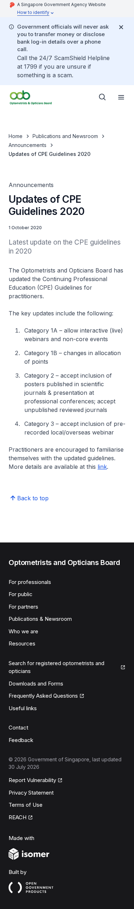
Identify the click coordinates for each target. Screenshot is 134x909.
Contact (18, 727)
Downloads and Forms (36, 683)
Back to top (33, 498)
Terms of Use (26, 804)
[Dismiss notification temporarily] (121, 27)
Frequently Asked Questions (43, 695)
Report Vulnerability (32, 780)
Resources (22, 643)
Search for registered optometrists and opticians (56, 667)
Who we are (23, 631)
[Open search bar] (102, 97)
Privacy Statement (31, 792)
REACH (17, 817)
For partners (23, 606)
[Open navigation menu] (121, 97)
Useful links (23, 708)
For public (21, 594)
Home (16, 136)
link (102, 466)
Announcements (27, 145)
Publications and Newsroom (65, 136)
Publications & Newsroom (40, 618)
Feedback (21, 740)
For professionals (30, 582)
